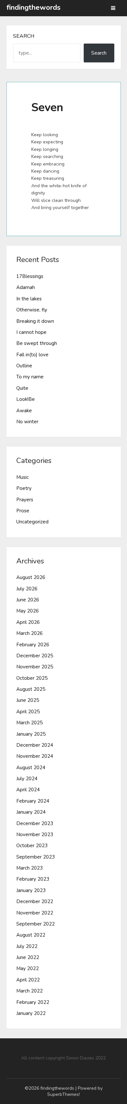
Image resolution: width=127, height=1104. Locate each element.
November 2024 (34, 756)
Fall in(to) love (32, 354)
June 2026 (27, 600)
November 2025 (34, 667)
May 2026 (27, 611)
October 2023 (32, 845)
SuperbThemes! (63, 1094)
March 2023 (29, 868)
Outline (24, 365)
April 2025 (28, 711)
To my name (30, 377)
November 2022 (34, 913)
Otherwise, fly (31, 310)
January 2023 (31, 890)
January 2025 (31, 734)
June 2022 (27, 957)
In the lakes (29, 299)
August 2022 (30, 935)
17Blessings (29, 276)
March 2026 (29, 633)
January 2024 (31, 812)
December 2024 (34, 745)
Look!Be (25, 399)
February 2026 (32, 644)
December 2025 (34, 655)
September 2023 (35, 857)
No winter (27, 421)
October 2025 (32, 678)
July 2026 (26, 588)
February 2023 (32, 879)
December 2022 (34, 901)
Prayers (24, 499)
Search (23, 36)
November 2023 (34, 834)
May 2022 (27, 968)
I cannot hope (31, 332)
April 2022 (28, 980)
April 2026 (28, 622)
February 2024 (32, 801)
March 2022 (29, 991)
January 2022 (31, 1013)
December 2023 (34, 823)
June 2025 (27, 700)
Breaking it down (35, 321)
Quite (22, 388)
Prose (22, 510)
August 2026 (30, 577)
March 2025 (29, 722)
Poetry (24, 488)
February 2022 (32, 1002)
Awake (24, 410)
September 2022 (35, 924)
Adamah (25, 287)
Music (22, 477)
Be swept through (36, 343)
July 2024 (26, 778)
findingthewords (34, 7)
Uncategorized (32, 522)
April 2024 (28, 789)
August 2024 (30, 767)
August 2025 (30, 689)
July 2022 (26, 946)
